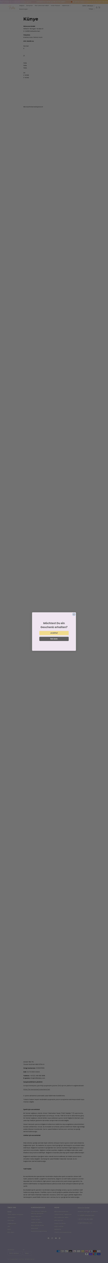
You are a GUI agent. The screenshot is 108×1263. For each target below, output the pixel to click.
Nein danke (54, 639)
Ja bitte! (54, 633)
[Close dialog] (74, 614)
